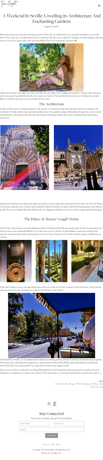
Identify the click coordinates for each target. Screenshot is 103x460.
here (99, 373)
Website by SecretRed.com (51, 453)
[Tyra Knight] (9, 4)
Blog (58, 444)
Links (52, 444)
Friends (46, 444)
